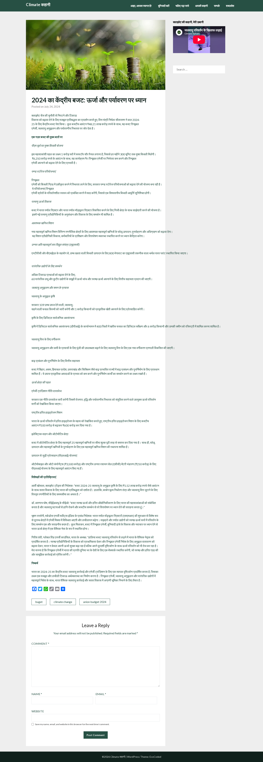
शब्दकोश (230, 5)
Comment (40, 643)
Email (101, 694)
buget (39, 601)
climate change (63, 601)
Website (37, 711)
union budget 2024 (94, 601)
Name (36, 694)
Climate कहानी (38, 4)
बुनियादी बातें (163, 5)
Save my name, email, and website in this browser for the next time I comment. (72, 724)
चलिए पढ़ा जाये (182, 5)
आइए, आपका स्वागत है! (141, 5)
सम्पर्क (217, 5)
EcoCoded (155, 756)
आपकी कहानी (201, 5)
